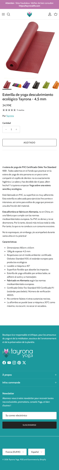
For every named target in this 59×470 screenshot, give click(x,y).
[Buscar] (10, 14)
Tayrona (10, 116)
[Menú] (3, 14)
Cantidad (6, 123)
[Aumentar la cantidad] (17, 129)
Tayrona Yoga (14, 459)
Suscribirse (29, 425)
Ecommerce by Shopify (37, 459)
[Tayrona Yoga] (29, 14)
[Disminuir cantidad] (5, 129)
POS (22, 459)
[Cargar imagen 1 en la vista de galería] (29, 49)
